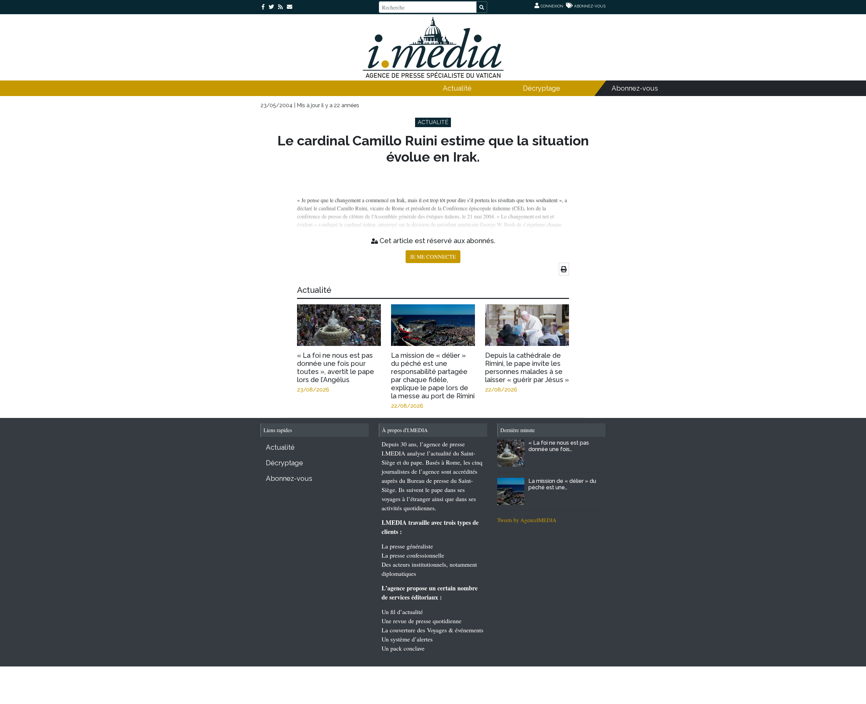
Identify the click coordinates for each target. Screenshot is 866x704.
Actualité (457, 88)
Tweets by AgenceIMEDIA (526, 519)
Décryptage (541, 88)
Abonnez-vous (635, 88)
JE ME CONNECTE (433, 256)
